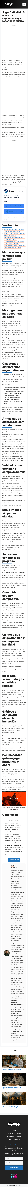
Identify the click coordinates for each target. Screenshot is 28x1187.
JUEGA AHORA (14, 859)
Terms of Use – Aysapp (14, 1133)
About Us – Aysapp (14, 1139)
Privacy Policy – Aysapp (14, 1136)
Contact (14, 1130)
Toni (12, 865)
